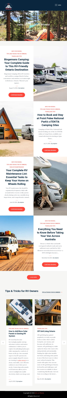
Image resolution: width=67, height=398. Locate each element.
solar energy (22, 360)
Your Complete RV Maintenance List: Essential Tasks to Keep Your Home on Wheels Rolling (16, 177)
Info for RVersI (17, 51)
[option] (19, 342)
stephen (22, 88)
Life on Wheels (39, 393)
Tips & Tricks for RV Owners (51, 292)
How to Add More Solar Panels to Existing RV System (18, 333)
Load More (33, 277)
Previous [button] (3, 343)
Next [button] (64, 343)
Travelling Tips (17, 56)
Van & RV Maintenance (17, 167)
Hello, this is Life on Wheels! (33, 24)
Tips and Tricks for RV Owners (17, 53)
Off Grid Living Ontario (46, 331)
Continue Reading (16, 95)
